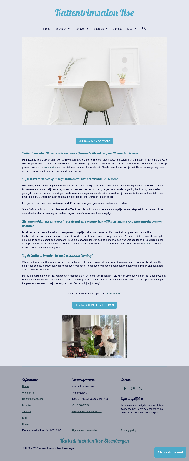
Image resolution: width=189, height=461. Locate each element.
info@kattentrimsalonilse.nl (87, 411)
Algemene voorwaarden (84, 430)
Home (25, 386)
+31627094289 (113, 293)
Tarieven (26, 411)
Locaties (26, 405)
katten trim (50, 167)
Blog (24, 417)
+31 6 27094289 (80, 405)
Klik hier (148, 243)
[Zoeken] (144, 28)
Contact (26, 424)
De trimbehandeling (32, 399)
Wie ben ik (28, 392)
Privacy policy (129, 430)
